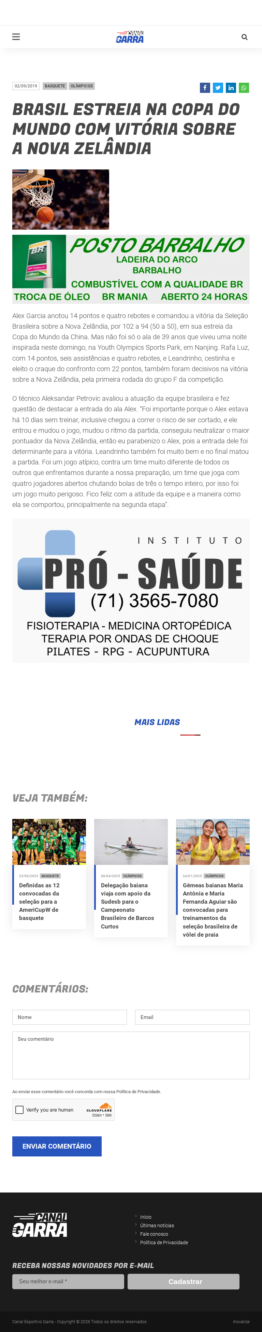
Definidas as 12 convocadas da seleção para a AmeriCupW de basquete (39, 902)
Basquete (55, 86)
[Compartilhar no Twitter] (218, 88)
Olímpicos (82, 86)
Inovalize (241, 1321)
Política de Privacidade (164, 1242)
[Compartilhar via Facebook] (205, 88)
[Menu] (16, 37)
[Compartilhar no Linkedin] (231, 88)
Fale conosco (154, 1234)
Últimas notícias (157, 1225)
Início (145, 1217)
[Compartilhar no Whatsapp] (244, 88)
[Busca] (244, 37)
